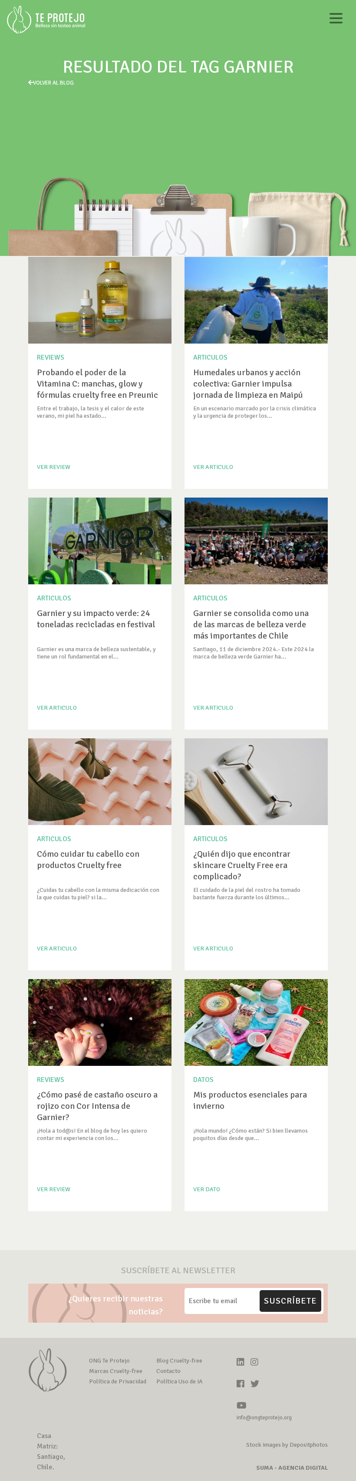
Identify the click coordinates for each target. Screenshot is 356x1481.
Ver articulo (213, 467)
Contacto (168, 1371)
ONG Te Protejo (109, 1360)
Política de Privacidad (117, 1381)
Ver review (53, 467)
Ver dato (206, 1189)
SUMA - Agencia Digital (292, 1467)
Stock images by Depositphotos (287, 1444)
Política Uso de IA (179, 1381)
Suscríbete (290, 1300)
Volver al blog (53, 82)
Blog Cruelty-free (179, 1360)
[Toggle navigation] (336, 20)
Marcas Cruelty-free (115, 1371)
